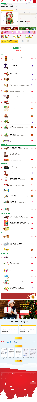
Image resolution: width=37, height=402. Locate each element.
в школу (2, 10)
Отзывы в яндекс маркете (10, 323)
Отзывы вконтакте (18, 323)
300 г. (5, 374)
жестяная (2, 375)
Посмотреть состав (28, 21)
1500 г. (5, 379)
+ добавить (6, 37)
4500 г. (5, 382)
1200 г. (5, 378)
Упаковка (2, 373)
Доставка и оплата (11, 371)
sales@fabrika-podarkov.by (22, 0)
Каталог (3, 4)
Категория (13, 373)
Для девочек (9, 374)
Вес (5, 373)
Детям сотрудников (11, 10)
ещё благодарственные (18, 360)
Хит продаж (13, 374)
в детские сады (5, 10)
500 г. (5, 375)
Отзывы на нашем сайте (27, 323)
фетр (1, 379)
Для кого (9, 373)
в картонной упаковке (6, 4)
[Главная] (4, 1)
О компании (2, 371)
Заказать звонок (33, 383)
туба (1, 378)
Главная (1, 4)
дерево (1, 374)
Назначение (2, 384)
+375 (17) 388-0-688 (15, 0)
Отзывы (19, 371)
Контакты (16, 371)
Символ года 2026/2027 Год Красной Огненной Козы (17, 375)
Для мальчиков (9, 375)
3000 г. (5, 381)
